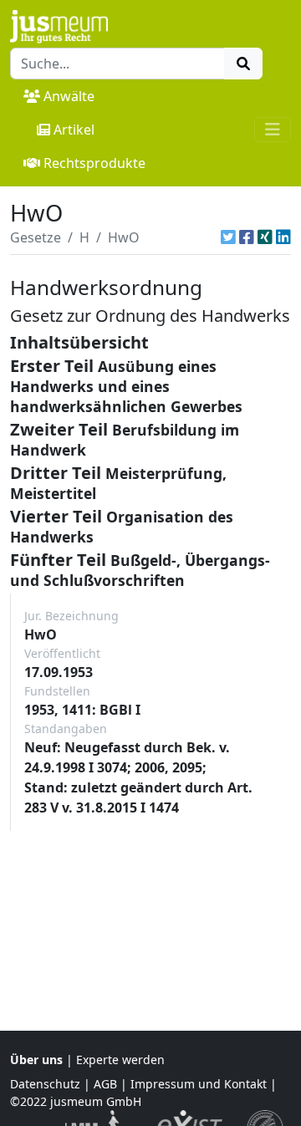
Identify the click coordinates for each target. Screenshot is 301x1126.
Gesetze (35, 237)
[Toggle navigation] (272, 129)
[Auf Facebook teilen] (246, 237)
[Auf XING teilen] (265, 237)
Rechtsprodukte (94, 163)
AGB (105, 1084)
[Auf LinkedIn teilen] (283, 237)
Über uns (36, 1059)
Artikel (74, 129)
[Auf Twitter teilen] (228, 237)
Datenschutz (45, 1084)
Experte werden (120, 1059)
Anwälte (68, 96)
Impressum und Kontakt (198, 1084)
